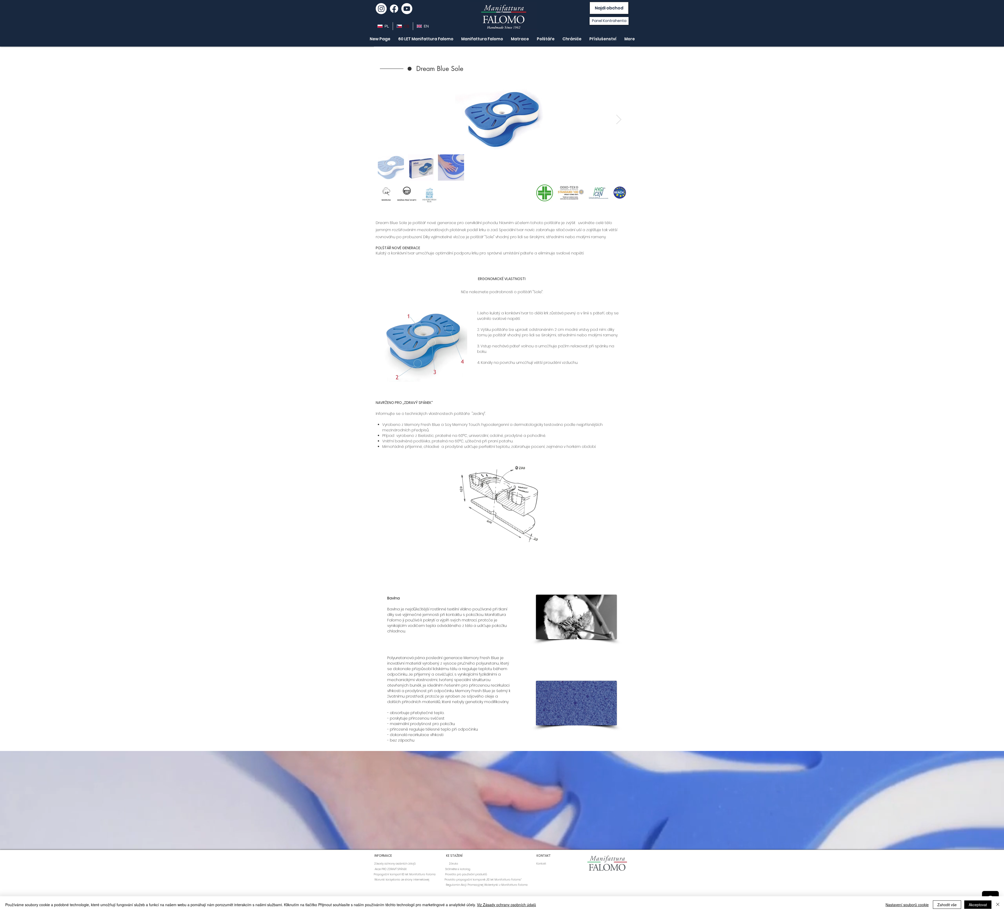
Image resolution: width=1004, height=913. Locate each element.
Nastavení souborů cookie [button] (907, 904)
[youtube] (406, 8)
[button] (449, 68)
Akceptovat (978, 904)
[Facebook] (394, 8)
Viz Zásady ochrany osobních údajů (506, 904)
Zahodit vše (947, 904)
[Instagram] (381, 8)
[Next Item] (619, 119)
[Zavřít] (998, 904)
